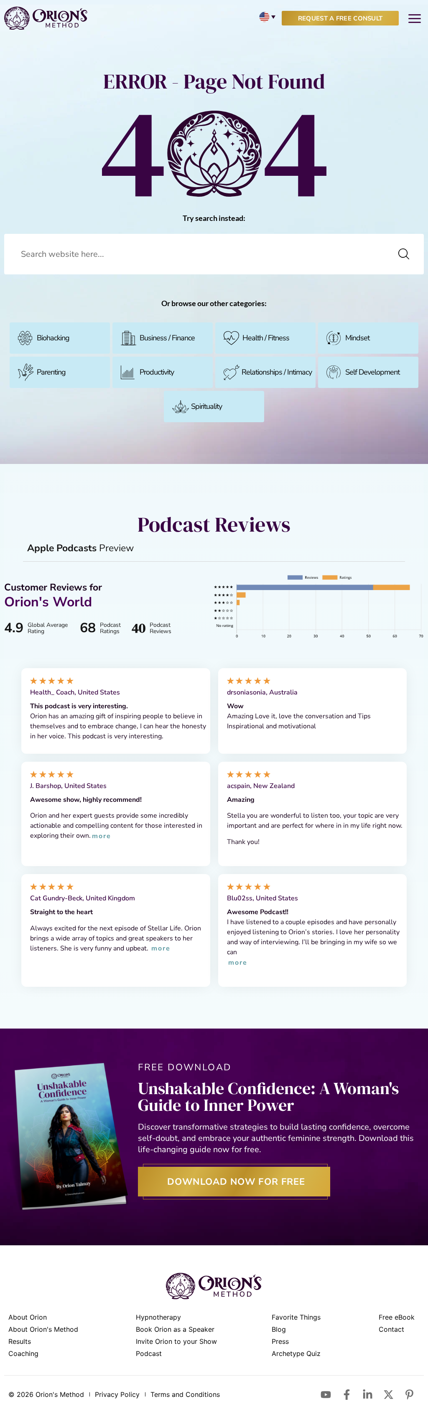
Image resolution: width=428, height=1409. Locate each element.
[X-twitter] (388, 1394)
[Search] (404, 254)
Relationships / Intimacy (277, 372)
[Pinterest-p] (409, 1394)
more (101, 836)
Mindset (357, 338)
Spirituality (206, 406)
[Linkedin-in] (367, 1394)
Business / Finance (167, 338)
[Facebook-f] (346, 1394)
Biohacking (53, 338)
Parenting (51, 372)
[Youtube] (325, 1394)
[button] (414, 18)
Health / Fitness (265, 338)
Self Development (372, 372)
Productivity (157, 372)
